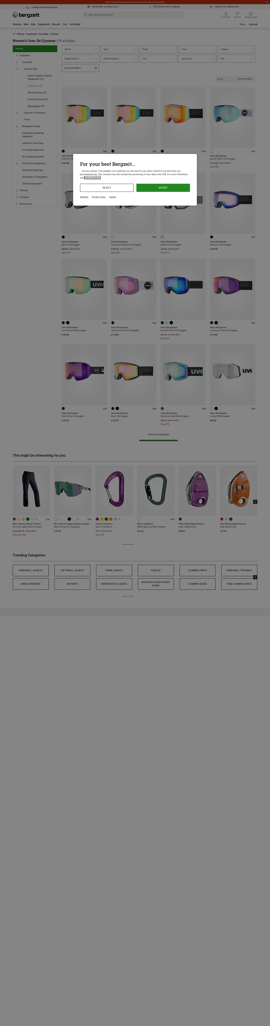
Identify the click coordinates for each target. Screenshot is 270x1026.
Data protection (92, 177)
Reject (107, 187)
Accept (163, 187)
